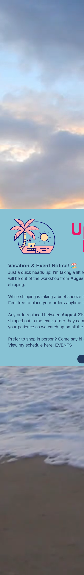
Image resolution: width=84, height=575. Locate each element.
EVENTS (63, 345)
